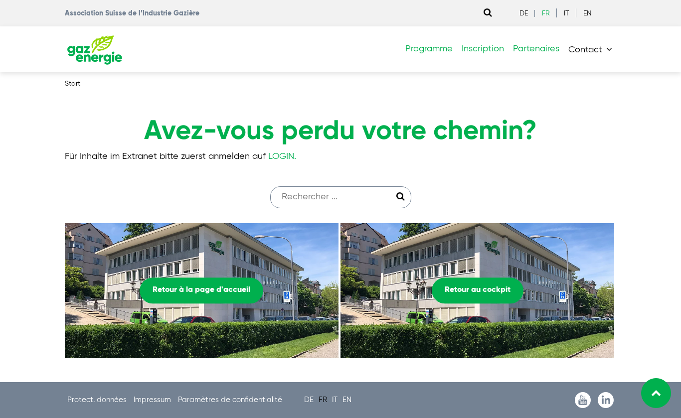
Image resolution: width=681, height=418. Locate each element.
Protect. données (98, 400)
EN (587, 13)
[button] (592, 49)
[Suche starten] (401, 197)
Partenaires (536, 48)
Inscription (483, 48)
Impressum (153, 400)
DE (523, 13)
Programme (429, 48)
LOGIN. (282, 156)
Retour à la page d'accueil (201, 290)
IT (566, 13)
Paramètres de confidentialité (230, 400)
